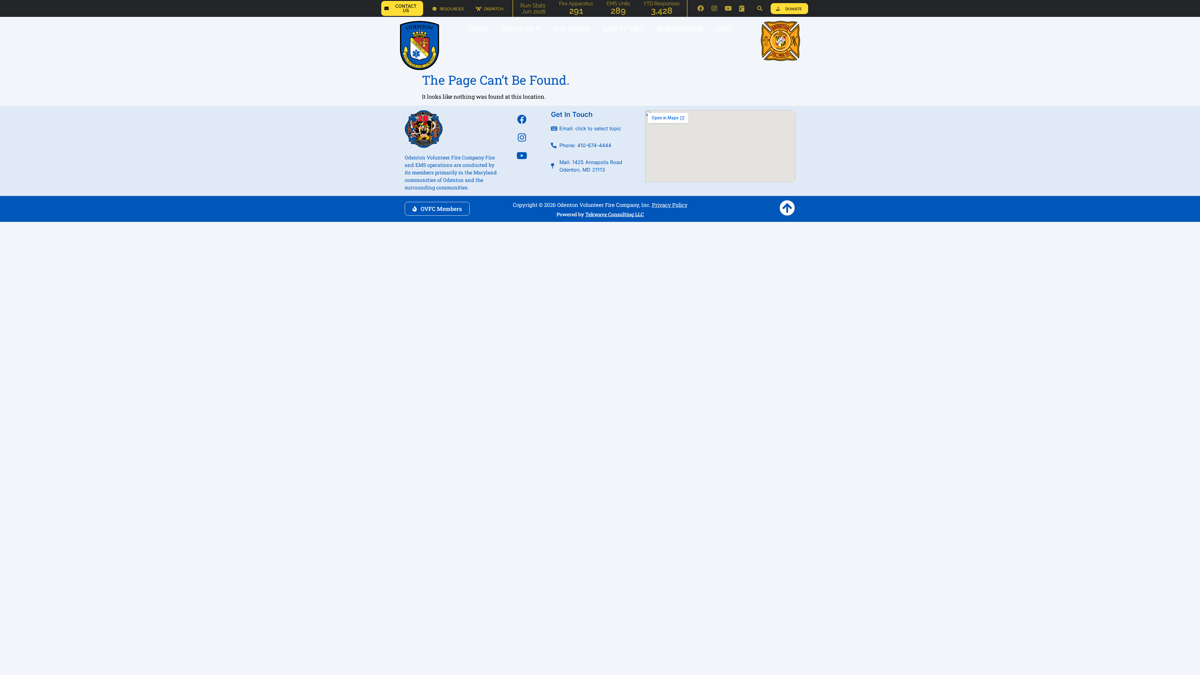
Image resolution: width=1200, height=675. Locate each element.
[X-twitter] (522, 174)
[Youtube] (728, 8)
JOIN (723, 29)
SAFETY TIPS (623, 29)
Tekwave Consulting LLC (614, 214)
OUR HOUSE (571, 29)
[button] (759, 8)
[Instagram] (714, 8)
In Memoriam (679, 29)
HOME (479, 29)
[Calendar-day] (742, 8)
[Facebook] (701, 8)
